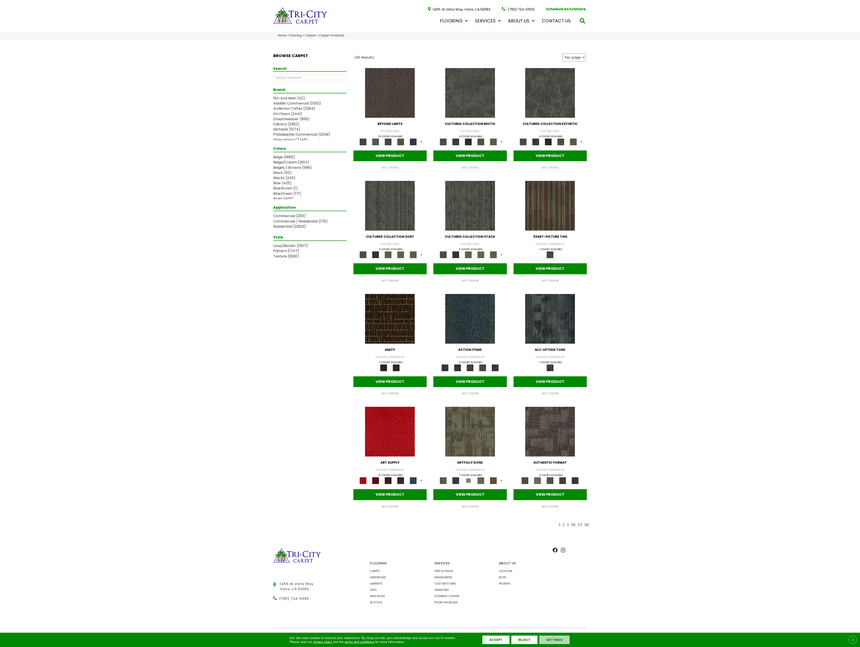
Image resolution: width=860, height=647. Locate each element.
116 (573, 525)
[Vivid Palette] (493, 480)
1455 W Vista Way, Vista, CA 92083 (461, 9)
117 (580, 525)
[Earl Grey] (482, 367)
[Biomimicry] (470, 92)
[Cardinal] (390, 431)
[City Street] (495, 367)
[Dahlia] (375, 480)
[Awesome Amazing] (480, 480)
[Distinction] (493, 141)
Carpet (310, 35)
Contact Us (556, 21)
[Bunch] (375, 255)
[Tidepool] (470, 318)
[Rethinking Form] (562, 480)
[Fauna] (400, 141)
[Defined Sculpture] (537, 480)
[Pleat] (400, 255)
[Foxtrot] (550, 318)
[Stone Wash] (413, 480)
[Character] (455, 141)
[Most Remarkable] (455, 480)
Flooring (451, 21)
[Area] (390, 92)
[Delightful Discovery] (470, 431)
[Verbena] (400, 480)
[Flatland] (413, 141)
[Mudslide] (550, 206)
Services (485, 21)
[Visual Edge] (550, 431)
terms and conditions (359, 642)
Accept (496, 640)
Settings (554, 640)
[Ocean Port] (457, 367)
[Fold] (388, 255)
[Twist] (413, 255)
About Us (518, 21)
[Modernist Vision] (468, 480)
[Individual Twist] (550, 480)
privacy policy (322, 642)
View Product (390, 155)
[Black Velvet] (396, 367)
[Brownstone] (470, 367)
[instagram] (563, 550)
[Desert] (375, 141)
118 (587, 525)
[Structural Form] (575, 480)
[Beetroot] (388, 480)
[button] (466, 20)
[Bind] (390, 206)
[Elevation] (388, 141)
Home (282, 35)
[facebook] (555, 550)
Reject (524, 640)
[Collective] (468, 141)
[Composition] (480, 141)
